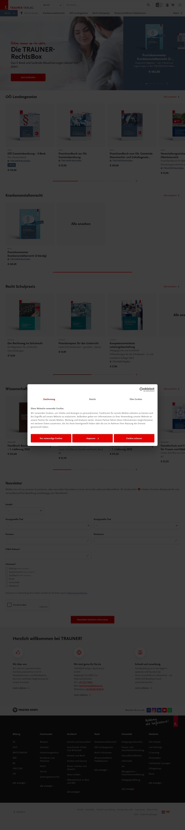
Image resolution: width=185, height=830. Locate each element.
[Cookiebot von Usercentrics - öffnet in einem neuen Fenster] (141, 389)
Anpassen (90, 438)
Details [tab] (92, 399)
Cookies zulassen (134, 438)
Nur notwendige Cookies (51, 438)
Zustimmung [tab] (49, 399)
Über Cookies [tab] (136, 399)
